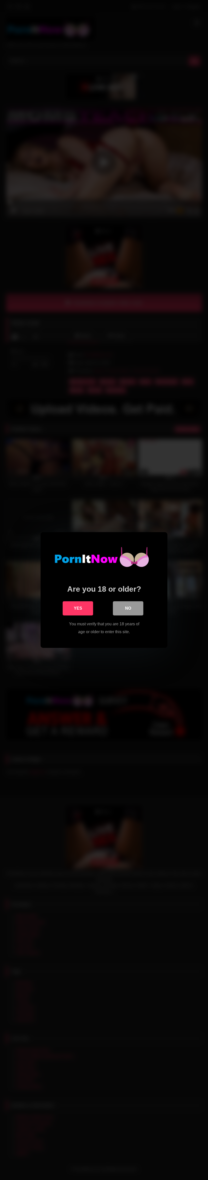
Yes (78, 608)
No (128, 608)
